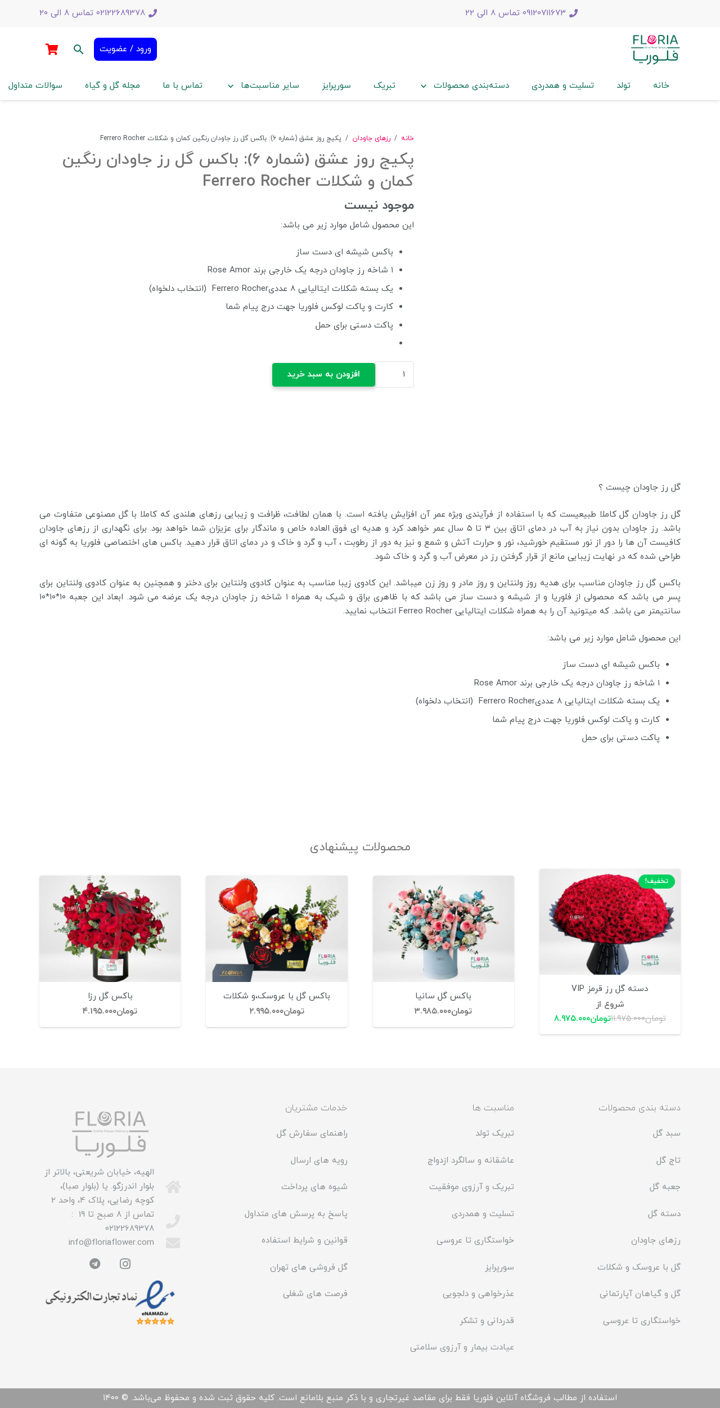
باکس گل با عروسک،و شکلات (276, 996)
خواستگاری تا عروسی (642, 1321)
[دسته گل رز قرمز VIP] (610, 922)
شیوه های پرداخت (314, 1187)
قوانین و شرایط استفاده (305, 1240)
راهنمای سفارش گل (312, 1134)
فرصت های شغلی (315, 1294)
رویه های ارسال (319, 1161)
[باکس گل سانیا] (443, 928)
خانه (407, 138)
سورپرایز (499, 1268)
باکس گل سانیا (443, 996)
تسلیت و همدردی (483, 1214)
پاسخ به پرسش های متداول (296, 1214)
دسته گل (664, 1214)
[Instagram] (125, 1264)
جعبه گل (665, 1187)
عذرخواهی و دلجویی (478, 1294)
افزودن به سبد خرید (323, 374)
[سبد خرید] (51, 49)
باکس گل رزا (110, 996)
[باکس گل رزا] (110, 928)
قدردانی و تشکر (487, 1321)
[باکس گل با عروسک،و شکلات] (276, 928)
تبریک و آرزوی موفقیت (471, 1187)
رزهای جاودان (371, 138)
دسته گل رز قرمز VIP (610, 989)
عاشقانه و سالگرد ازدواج (471, 1161)
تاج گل (668, 1161)
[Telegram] (95, 1264)
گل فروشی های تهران (309, 1268)
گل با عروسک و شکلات (639, 1268)
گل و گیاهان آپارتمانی (640, 1294)
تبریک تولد (494, 1134)
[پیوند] (655, 49)
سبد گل (667, 1134)
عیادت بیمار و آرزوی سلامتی (462, 1347)
